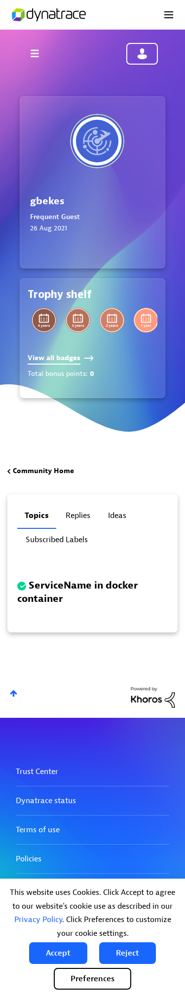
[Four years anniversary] (44, 320)
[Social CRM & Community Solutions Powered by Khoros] (153, 697)
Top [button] (13, 693)
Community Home (43, 471)
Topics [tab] (37, 515)
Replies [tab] (78, 515)
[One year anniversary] (146, 320)
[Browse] (39, 53)
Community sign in (142, 54)
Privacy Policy (38, 920)
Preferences (92, 979)
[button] (58, 953)
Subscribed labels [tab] (57, 540)
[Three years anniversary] (78, 320)
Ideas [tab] (117, 515)
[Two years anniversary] (112, 320)
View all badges (54, 358)
